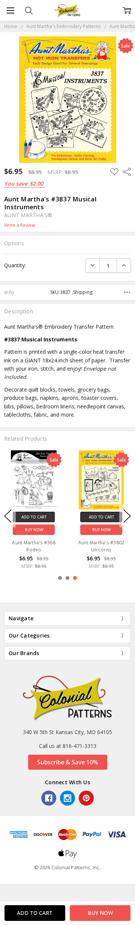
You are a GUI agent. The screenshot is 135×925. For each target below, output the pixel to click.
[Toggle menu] (10, 10)
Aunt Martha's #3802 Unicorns (101, 546)
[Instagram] (67, 798)
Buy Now (34, 529)
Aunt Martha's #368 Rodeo (34, 546)
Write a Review (19, 225)
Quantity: (15, 265)
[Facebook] (48, 798)
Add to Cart (33, 517)
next (127, 515)
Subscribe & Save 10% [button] (67, 762)
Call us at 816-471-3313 (67, 745)
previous (8, 515)
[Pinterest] (86, 798)
